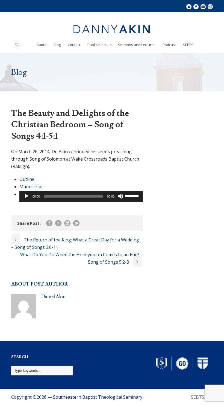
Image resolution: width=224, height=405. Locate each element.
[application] (81, 196)
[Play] (26, 196)
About (41, 44)
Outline (26, 179)
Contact (74, 44)
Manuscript (31, 187)
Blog (57, 44)
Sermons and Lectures (136, 44)
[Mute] (120, 196)
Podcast (169, 44)
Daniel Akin (53, 297)
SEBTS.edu (202, 397)
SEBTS (188, 44)
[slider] (132, 196)
